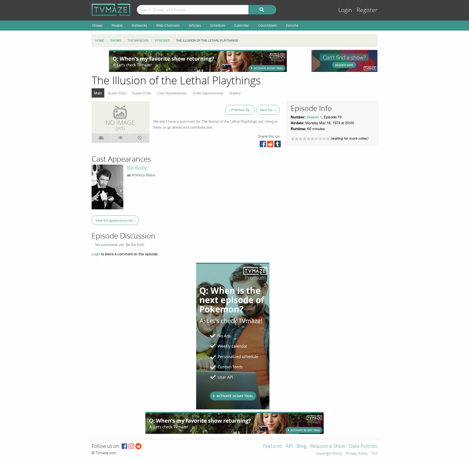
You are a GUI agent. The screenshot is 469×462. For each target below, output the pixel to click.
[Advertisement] (198, 61)
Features (272, 446)
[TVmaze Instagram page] (131, 446)
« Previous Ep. (239, 109)
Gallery (235, 92)
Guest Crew (141, 92)
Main (98, 92)
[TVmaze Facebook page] (124, 446)
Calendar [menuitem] (241, 25)
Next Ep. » (268, 109)
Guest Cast (117, 92)
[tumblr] (277, 145)
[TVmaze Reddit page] (138, 446)
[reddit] (270, 145)
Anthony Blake (143, 174)
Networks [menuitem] (139, 25)
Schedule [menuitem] (217, 25)
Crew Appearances (208, 92)
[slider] (310, 139)
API (289, 446)
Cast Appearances (172, 92)
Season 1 (314, 116)
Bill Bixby (137, 168)
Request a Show (327, 446)
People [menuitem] (117, 25)
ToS (374, 454)
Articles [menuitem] (195, 25)
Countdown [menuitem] (267, 25)
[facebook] (263, 145)
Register (367, 10)
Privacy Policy (357, 454)
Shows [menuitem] (97, 25)
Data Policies (363, 446)
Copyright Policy (329, 454)
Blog (301, 446)
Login (345, 10)
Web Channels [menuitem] (168, 25)
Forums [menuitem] (292, 25)
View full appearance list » (115, 220)
